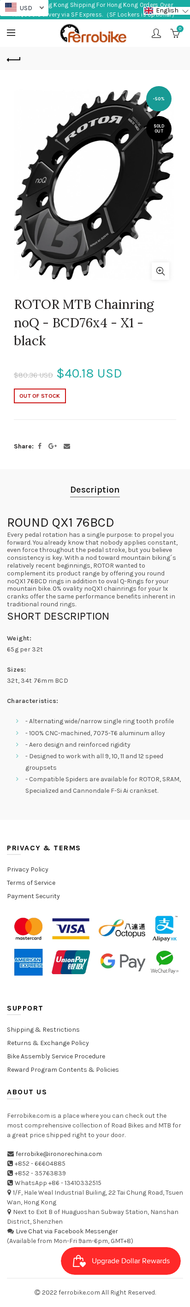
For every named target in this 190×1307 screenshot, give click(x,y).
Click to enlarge (160, 271)
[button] (166, 11)
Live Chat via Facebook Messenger (67, 1231)
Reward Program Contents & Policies (63, 1070)
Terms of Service (31, 883)
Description (95, 489)
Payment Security (33, 896)
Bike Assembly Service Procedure (56, 1056)
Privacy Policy (27, 869)
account (156, 33)
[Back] (13, 58)
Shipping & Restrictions (43, 1030)
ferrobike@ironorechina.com (59, 1154)
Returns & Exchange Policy (48, 1043)
